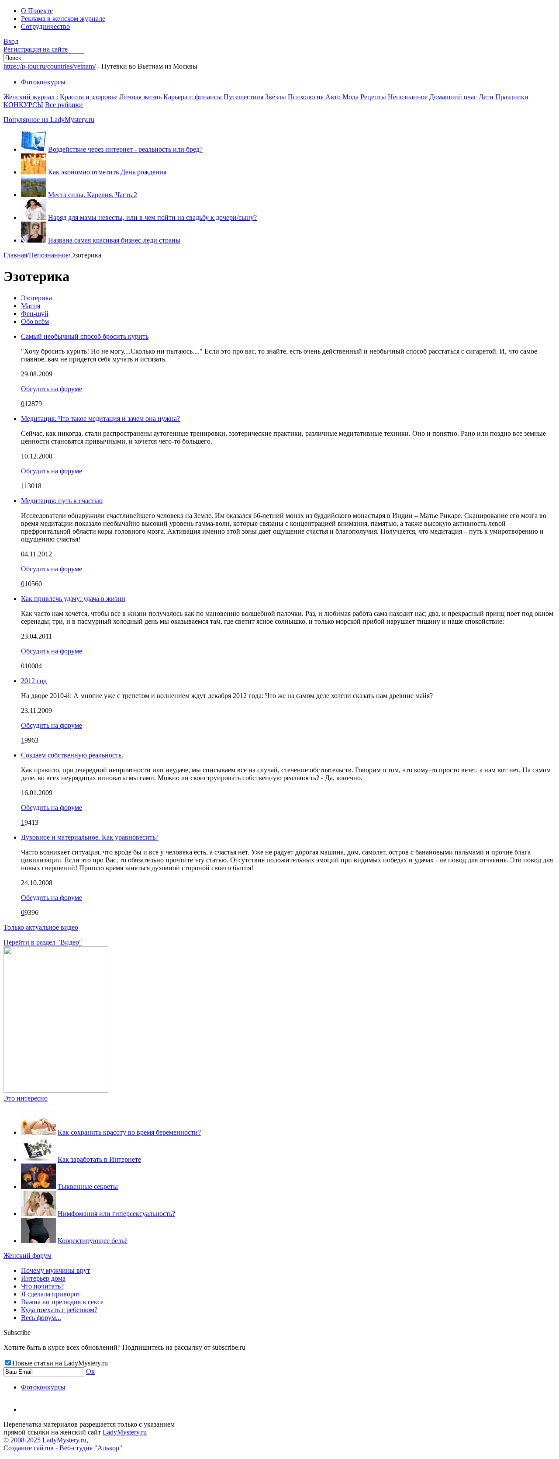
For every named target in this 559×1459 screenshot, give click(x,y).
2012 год (34, 680)
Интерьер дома (43, 1278)
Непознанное (408, 97)
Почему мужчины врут (55, 1270)
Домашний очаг (453, 97)
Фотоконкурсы (43, 82)
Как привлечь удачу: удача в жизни (73, 598)
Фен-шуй (34, 313)
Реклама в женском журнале (63, 18)
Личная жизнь (140, 97)
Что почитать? (42, 1286)
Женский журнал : (30, 97)
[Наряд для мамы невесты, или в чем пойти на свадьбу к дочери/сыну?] (33, 217)
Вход (10, 41)
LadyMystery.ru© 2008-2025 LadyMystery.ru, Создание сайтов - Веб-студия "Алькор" (75, 1440)
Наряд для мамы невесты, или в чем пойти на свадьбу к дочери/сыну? (152, 217)
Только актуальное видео (40, 927)
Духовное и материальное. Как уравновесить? (90, 837)
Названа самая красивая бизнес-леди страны (114, 240)
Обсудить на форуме (51, 389)
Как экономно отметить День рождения (107, 172)
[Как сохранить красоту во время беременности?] (38, 1132)
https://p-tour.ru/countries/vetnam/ (49, 66)
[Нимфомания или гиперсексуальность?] (38, 1213)
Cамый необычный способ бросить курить (84, 336)
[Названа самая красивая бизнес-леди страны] (33, 240)
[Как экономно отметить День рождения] (33, 172)
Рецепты (373, 97)
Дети (486, 97)
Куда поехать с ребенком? (59, 1309)
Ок (90, 1371)
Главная (15, 255)
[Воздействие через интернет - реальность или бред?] (33, 149)
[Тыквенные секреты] (38, 1186)
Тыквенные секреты (88, 1186)
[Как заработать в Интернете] (38, 1159)
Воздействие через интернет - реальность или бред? (125, 149)
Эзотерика (36, 298)
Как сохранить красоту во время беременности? (129, 1132)
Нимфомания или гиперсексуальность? (116, 1213)
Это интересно (25, 1098)
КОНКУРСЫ (23, 104)
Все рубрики (64, 104)
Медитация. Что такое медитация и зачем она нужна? (100, 418)
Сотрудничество (45, 26)
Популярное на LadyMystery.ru (48, 119)
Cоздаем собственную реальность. (72, 755)
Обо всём (35, 321)
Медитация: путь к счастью (62, 500)
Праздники (511, 97)
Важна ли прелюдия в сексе (62, 1302)
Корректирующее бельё (93, 1240)
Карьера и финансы (192, 97)
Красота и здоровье (88, 97)
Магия (30, 305)
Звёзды (275, 97)
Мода (350, 97)
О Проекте (37, 10)
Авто (333, 97)
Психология (306, 97)
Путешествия (243, 97)
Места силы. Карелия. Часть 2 (92, 194)
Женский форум (27, 1255)
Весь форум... (41, 1317)
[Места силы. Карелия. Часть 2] (33, 194)
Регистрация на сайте (35, 49)
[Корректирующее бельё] (38, 1240)
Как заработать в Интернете (99, 1159)
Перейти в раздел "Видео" (42, 942)
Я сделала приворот (50, 1294)
